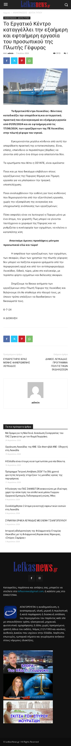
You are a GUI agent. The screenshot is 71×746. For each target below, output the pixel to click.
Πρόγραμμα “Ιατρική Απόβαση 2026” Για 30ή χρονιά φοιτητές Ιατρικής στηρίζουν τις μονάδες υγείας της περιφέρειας (34, 475)
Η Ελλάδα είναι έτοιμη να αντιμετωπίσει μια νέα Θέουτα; (35, 461)
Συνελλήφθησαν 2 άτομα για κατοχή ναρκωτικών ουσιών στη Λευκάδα (35, 508)
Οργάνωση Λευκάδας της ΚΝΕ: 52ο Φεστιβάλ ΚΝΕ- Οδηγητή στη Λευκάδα (36, 448)
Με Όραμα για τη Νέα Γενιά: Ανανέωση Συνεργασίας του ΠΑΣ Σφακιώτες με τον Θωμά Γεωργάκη (34, 435)
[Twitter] (14, 60)
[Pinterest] (21, 60)
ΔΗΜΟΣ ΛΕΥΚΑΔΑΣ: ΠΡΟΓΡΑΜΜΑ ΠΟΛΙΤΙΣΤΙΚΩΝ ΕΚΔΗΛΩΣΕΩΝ (56, 364)
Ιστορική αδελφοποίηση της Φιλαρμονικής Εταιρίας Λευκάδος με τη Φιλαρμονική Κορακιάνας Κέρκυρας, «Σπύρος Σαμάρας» (33, 534)
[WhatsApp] (29, 60)
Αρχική (6, 12)
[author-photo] (35, 397)
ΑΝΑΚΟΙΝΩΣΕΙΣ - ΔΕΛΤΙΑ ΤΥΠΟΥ (27, 12)
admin (10, 53)
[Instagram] (39, 578)
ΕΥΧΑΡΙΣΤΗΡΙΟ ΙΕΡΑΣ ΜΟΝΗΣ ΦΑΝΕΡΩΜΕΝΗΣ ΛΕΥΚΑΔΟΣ (16, 363)
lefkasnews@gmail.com (31, 591)
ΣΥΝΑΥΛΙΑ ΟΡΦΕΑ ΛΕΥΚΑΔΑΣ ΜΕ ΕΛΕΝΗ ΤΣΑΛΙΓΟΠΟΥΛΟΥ (36, 520)
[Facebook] (6, 60)
